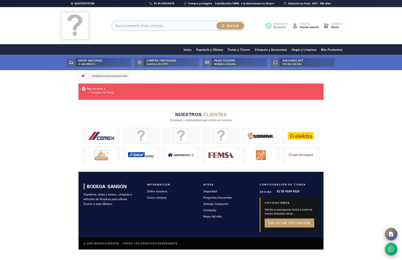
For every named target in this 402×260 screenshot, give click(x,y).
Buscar (233, 26)
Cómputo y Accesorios (271, 49)
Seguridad (210, 191)
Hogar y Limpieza (304, 49)
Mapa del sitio (212, 216)
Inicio (188, 49)
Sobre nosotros (157, 191)
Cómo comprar (157, 197)
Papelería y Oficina (209, 49)
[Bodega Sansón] (74, 25)
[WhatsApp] (391, 249)
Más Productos (332, 49)
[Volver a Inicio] (83, 76)
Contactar (209, 210)
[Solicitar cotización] (391, 234)
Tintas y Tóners (239, 49)
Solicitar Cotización (215, 204)
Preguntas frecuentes (217, 197)
